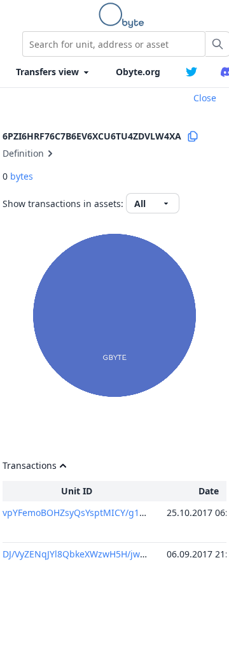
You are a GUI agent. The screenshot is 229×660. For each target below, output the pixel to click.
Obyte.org (138, 72)
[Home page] (124, 15)
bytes (21, 176)
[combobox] (113, 44)
